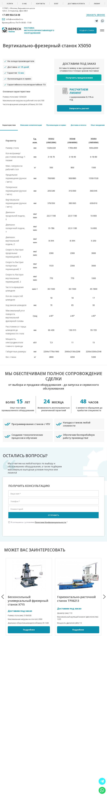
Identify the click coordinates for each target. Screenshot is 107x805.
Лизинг (97, 4)
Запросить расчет (79, 108)
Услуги (10, 4)
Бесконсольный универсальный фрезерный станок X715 (28, 600)
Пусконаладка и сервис (56, 125)
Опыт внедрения (98, 125)
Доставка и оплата (76, 4)
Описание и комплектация (31, 125)
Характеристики (9, 125)
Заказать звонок (95, 15)
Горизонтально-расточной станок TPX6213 (76, 599)
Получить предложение (79, 77)
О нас (24, 4)
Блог (56, 4)
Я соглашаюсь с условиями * (38, 522)
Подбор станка (86, 30)
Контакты (40, 4)
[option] (29, 596)
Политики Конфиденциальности (50, 522)
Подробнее (29, 629)
